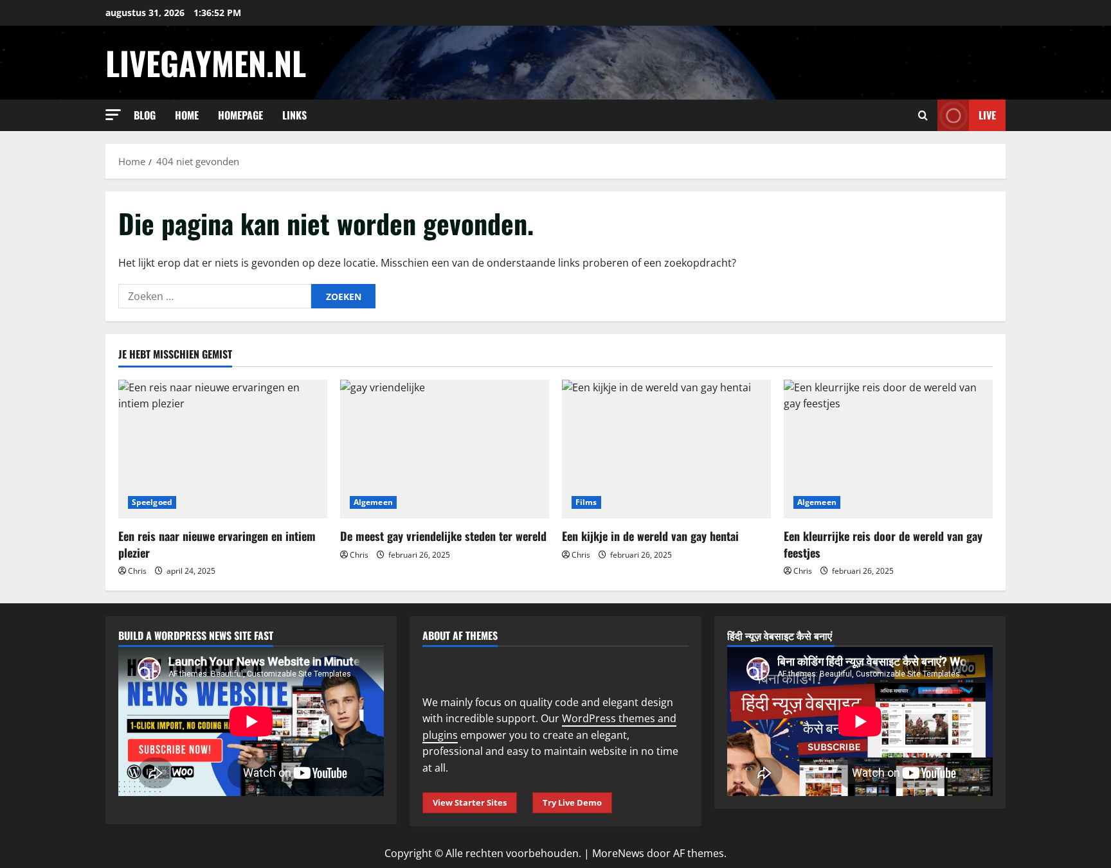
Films (586, 502)
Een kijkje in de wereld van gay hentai (650, 535)
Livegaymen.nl (205, 62)
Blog (145, 115)
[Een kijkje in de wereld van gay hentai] (666, 449)
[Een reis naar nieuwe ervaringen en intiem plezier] (222, 449)
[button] (113, 114)
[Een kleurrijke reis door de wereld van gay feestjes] (888, 449)
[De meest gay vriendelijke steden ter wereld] (444, 449)
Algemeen (373, 502)
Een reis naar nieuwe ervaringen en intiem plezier (217, 543)
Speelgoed (152, 502)
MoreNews (618, 853)
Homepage (240, 115)
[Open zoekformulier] (923, 115)
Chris (137, 570)
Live (987, 115)
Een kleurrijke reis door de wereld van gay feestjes (883, 543)
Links (294, 115)
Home (187, 115)
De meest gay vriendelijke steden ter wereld (443, 535)
